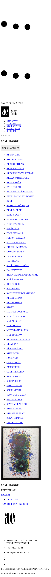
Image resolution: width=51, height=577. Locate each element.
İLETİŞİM (11, 131)
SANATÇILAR (13, 128)
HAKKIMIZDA (14, 123)
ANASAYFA (12, 121)
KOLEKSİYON (14, 126)
